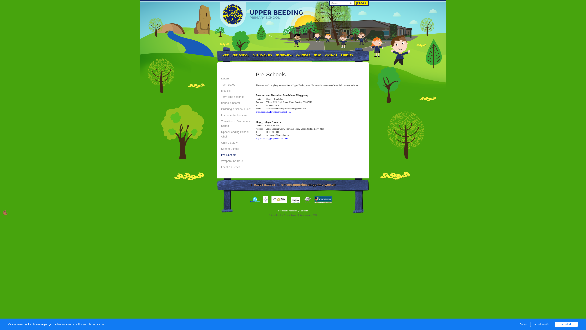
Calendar (303, 55)
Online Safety (229, 142)
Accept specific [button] (541, 324)
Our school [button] (240, 55)
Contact (331, 55)
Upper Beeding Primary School (255, 14)
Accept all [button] (566, 324)
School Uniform (230, 103)
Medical (226, 90)
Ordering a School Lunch (236, 109)
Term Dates (228, 84)
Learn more (98, 324)
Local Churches (230, 167)
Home (225, 55)
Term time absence (232, 96)
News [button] (318, 55)
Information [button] (284, 55)
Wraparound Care (232, 161)
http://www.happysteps (265, 138)
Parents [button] (347, 55)
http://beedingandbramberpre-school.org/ (273, 112)
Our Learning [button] (262, 55)
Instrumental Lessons (234, 115)
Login (362, 3)
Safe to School (230, 148)
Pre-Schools (228, 154)
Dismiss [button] (523, 324)
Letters (225, 78)
